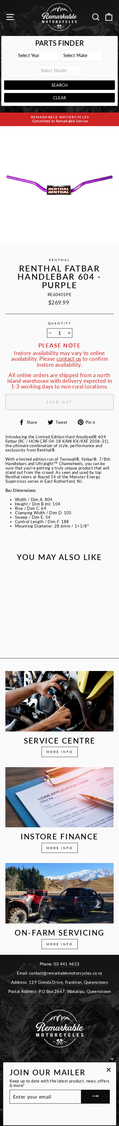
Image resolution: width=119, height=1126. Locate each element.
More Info (59, 752)
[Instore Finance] (59, 797)
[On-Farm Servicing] (59, 893)
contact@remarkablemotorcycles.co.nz (65, 973)
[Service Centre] (59, 701)
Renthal (59, 260)
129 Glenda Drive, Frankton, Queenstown (68, 982)
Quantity (59, 323)
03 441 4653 (67, 963)
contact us (68, 359)
